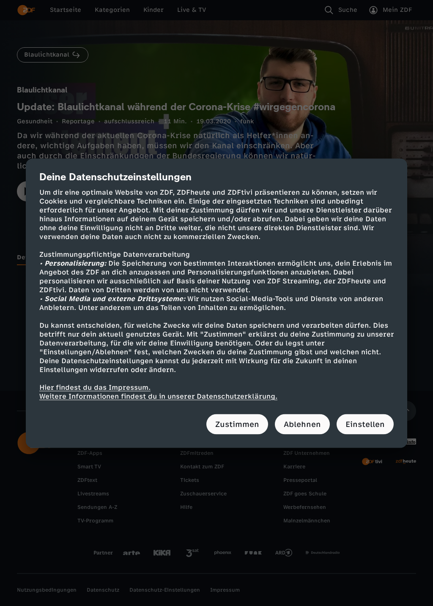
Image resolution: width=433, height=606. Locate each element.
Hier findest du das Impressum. (95, 387)
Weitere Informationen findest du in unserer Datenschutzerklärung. (158, 396)
